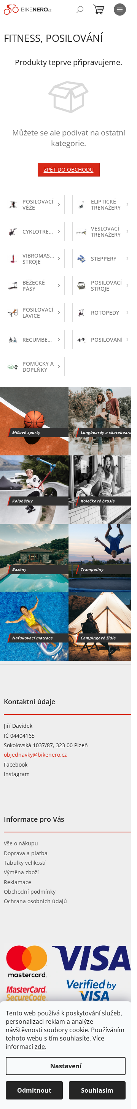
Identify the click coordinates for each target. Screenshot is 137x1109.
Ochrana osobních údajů (35, 901)
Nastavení (65, 1066)
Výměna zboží (21, 872)
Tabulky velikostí (25, 862)
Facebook (15, 764)
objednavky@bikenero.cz (35, 754)
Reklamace (17, 882)
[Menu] (119, 9)
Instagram (17, 774)
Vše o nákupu (21, 843)
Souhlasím (97, 1090)
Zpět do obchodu (69, 169)
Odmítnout (34, 1090)
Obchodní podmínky (30, 891)
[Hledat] (80, 9)
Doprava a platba (26, 853)
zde (40, 1046)
